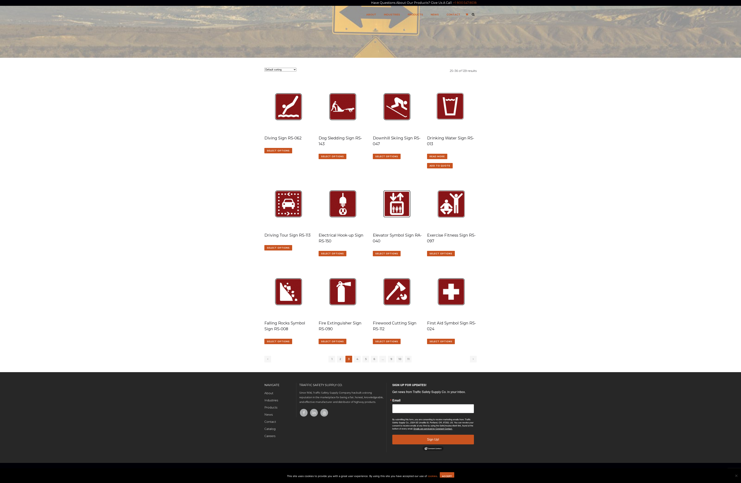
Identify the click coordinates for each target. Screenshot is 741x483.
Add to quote (440, 165)
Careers (269, 436)
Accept (447, 476)
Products (270, 407)
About (268, 393)
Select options (278, 150)
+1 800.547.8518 (465, 3)
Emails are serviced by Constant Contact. (433, 428)
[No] (736, 476)
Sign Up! (433, 439)
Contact (270, 422)
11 (408, 359)
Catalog (270, 429)
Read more (437, 156)
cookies (432, 476)
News (268, 414)
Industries (271, 400)
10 (399, 359)
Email (396, 400)
